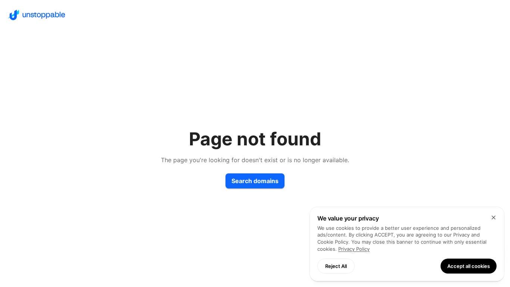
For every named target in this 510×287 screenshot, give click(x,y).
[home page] (255, 15)
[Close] (494, 217)
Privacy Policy (354, 249)
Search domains (255, 181)
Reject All (336, 266)
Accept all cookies (468, 266)
